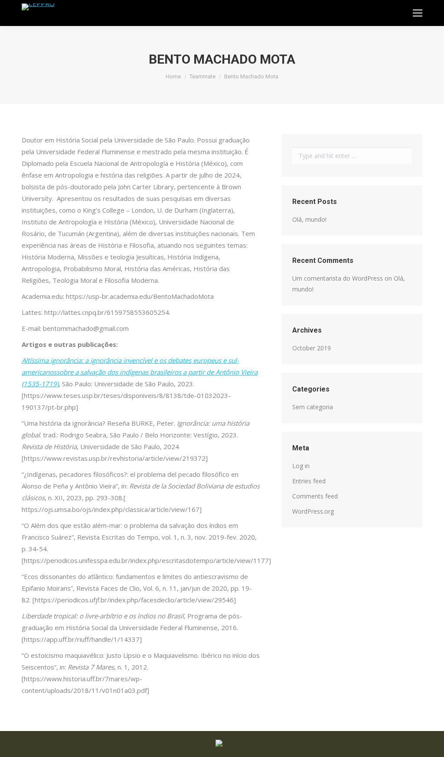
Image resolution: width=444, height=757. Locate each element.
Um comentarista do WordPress (337, 278)
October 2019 (311, 348)
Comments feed (315, 496)
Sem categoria (312, 407)
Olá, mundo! (309, 219)
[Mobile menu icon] (417, 13)
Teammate (202, 76)
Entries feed (309, 481)
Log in (301, 466)
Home (173, 76)
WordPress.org (313, 511)
